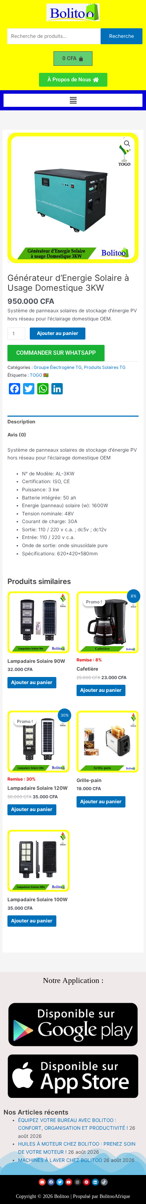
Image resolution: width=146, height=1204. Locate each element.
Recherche (121, 36)
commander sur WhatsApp (56, 352)
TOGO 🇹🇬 (39, 375)
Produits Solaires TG (104, 367)
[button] (73, 100)
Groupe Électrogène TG (58, 367)
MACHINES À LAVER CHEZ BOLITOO (60, 1160)
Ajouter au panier (57, 333)
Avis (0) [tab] (16, 435)
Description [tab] (21, 421)
